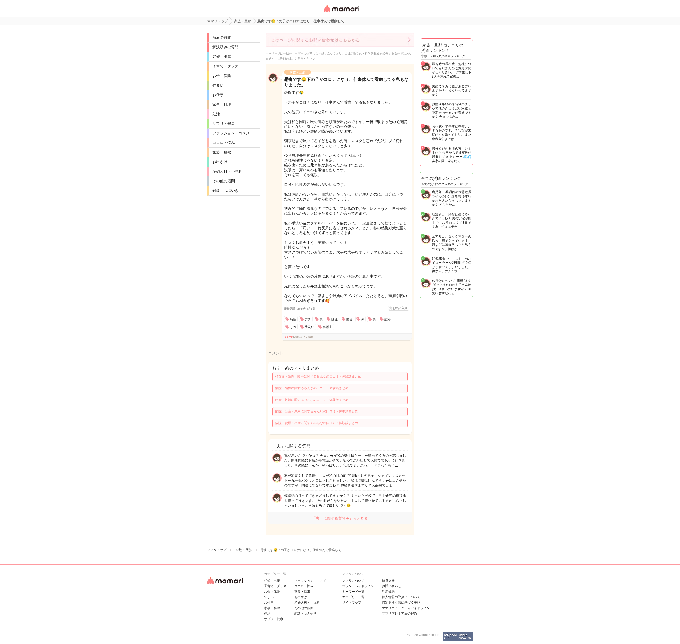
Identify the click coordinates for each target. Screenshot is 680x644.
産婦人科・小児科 (227, 171)
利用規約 (388, 592)
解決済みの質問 (225, 47)
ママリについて (353, 581)
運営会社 (388, 581)
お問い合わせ (391, 586)
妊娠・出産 (221, 56)
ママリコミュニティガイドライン (406, 608)
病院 (293, 319)
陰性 (334, 319)
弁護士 (327, 327)
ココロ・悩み (223, 143)
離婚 (387, 319)
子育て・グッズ (225, 66)
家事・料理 (221, 104)
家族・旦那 (221, 152)
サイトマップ (351, 602)
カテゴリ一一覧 (353, 597)
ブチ (308, 319)
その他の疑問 (223, 181)
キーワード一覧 (353, 592)
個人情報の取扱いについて (401, 597)
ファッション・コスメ (231, 133)
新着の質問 (221, 37)
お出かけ (219, 162)
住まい (218, 85)
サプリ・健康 (223, 123)
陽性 (349, 319)
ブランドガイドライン (358, 586)
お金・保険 (221, 76)
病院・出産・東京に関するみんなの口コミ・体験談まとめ (316, 411)
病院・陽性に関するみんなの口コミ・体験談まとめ (311, 388)
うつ (293, 327)
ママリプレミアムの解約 (399, 613)
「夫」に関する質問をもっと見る (340, 518)
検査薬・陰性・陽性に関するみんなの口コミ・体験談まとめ (318, 376)
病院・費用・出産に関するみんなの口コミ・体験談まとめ (316, 423)
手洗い (309, 327)
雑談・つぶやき (225, 190)
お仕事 (218, 95)
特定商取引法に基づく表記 (401, 602)
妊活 (216, 114)
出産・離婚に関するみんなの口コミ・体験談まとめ (311, 400)
